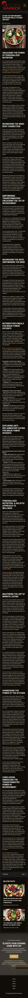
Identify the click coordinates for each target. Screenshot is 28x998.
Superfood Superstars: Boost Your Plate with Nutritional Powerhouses (12, 900)
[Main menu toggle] (24, 5)
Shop (14, 981)
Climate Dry (8, 964)
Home (14, 979)
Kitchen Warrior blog (11, 747)
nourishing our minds (11, 66)
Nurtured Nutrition (8, 572)
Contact (14, 986)
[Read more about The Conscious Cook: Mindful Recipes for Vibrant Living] (14, 914)
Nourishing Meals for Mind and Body (11, 72)
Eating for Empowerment (16, 70)
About (14, 983)
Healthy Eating (6, 905)
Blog (14, 988)
